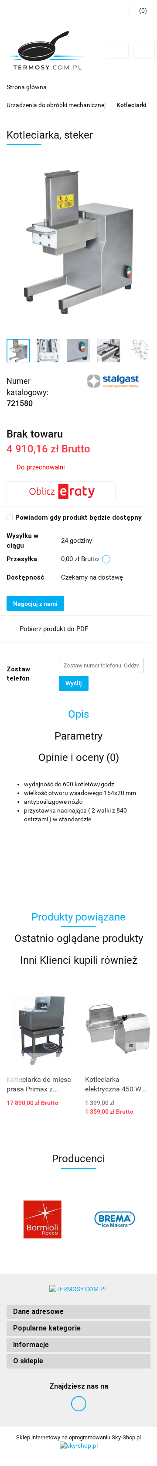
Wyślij (73, 683)
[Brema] (114, 1219)
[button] (78, 1312)
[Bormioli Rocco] (42, 1219)
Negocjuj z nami (35, 603)
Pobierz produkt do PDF (54, 629)
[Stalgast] (114, 380)
